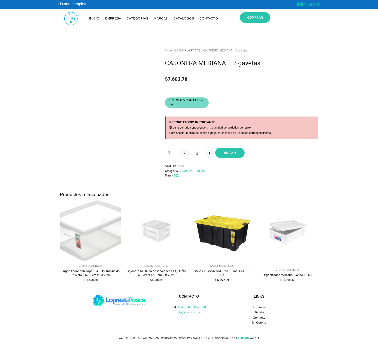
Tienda (259, 312)
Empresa (113, 18)
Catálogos (183, 18)
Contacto (209, 18)
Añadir (230, 152)
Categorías (137, 18)
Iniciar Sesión (307, 4)
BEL (176, 175)
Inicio (94, 18)
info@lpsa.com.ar (189, 312)
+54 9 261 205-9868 (192, 307)
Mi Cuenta (259, 322)
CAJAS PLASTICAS (187, 50)
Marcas (161, 18)
